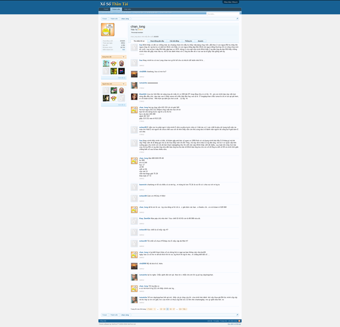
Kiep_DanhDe (144, 218)
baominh (143, 185)
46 (170, 309)
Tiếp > (185, 309)
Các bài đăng (174, 41)
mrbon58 (143, 127)
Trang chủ (223, 321)
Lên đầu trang (232, 321)
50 (123, 57)
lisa (140, 45)
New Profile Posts (166, 12)
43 (161, 309)
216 (180, 309)
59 (123, 84)
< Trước (149, 309)
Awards (200, 41)
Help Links (127, 9)
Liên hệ (209, 321)
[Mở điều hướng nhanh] (237, 19)
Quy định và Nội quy (234, 324)
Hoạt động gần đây (157, 41)
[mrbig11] (121, 98)
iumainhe (143, 83)
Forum (106, 9)
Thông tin (188, 41)
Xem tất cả (121, 78)
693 (123, 49)
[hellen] (113, 90)
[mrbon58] (106, 90)
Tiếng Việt (103, 321)
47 (174, 309)
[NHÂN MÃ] (121, 71)
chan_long (143, 107)
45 (167, 309)
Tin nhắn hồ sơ (139, 41)
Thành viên (116, 9)
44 (164, 309)
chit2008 (142, 72)
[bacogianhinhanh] (113, 71)
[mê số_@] (106, 63)
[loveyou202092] (121, 63)
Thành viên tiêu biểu (107, 12)
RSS (239, 321)
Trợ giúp (216, 321)
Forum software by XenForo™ (117, 324)
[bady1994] (106, 98)
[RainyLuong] (106, 71)
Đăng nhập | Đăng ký (231, 2)
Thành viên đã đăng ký (123, 12)
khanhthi (142, 94)
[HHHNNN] (113, 63)
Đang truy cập (138, 12)
